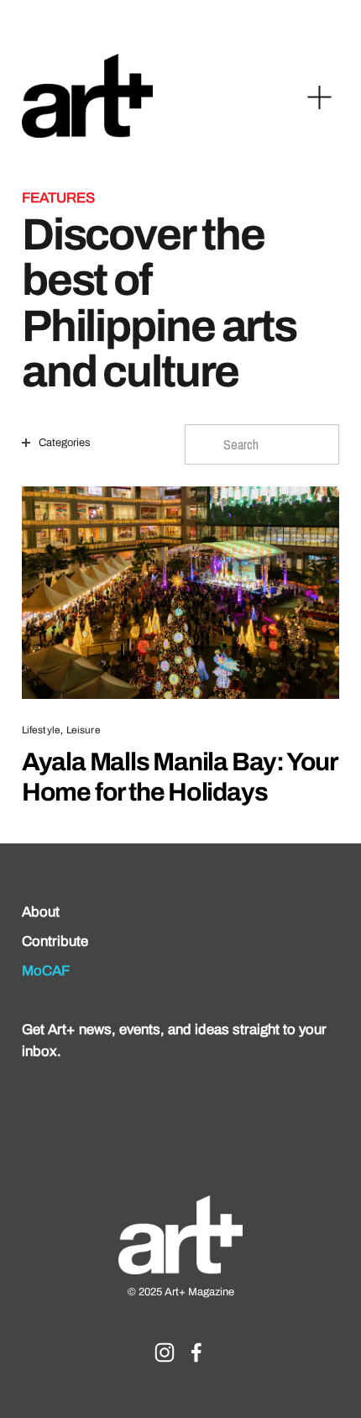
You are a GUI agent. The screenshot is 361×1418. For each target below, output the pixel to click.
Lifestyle (41, 730)
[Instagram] (164, 1352)
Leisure (83, 730)
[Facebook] (196, 1352)
